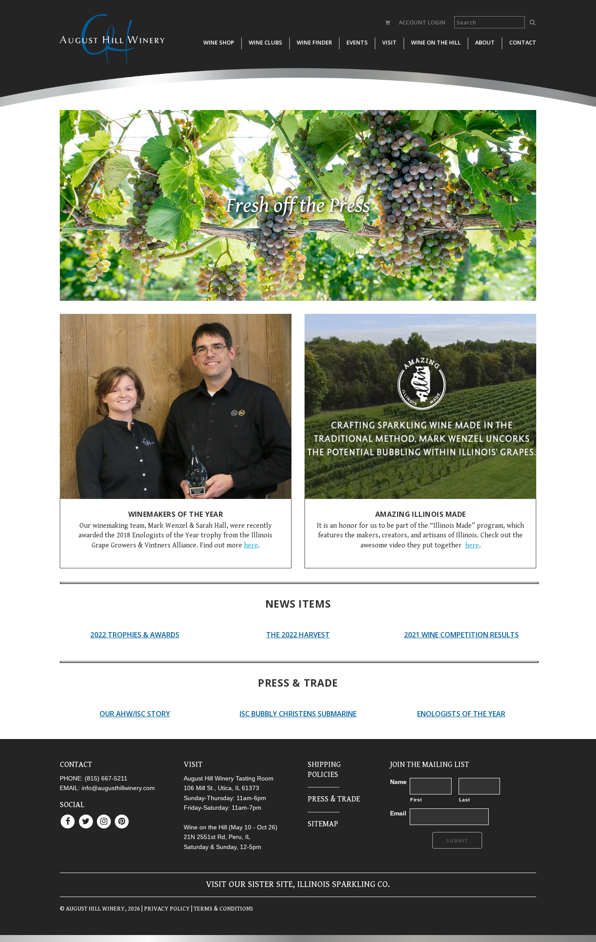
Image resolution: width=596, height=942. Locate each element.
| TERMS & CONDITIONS (221, 908)
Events (357, 42)
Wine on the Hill (436, 42)
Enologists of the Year (461, 714)
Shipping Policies (324, 769)
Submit (457, 840)
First (416, 799)
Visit (389, 42)
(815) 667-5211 (106, 778)
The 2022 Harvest (298, 634)
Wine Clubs (265, 42)
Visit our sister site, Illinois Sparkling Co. (298, 885)
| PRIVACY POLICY (165, 908)
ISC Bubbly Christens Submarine (298, 714)
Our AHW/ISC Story (134, 714)
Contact (522, 42)
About (485, 42)
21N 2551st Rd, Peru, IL (217, 836)
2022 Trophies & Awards (134, 634)
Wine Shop (218, 42)
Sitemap (323, 824)
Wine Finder (314, 42)
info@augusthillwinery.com (118, 787)
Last (464, 799)
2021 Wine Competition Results (461, 634)
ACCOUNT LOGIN (422, 22)
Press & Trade (334, 799)
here (251, 545)
